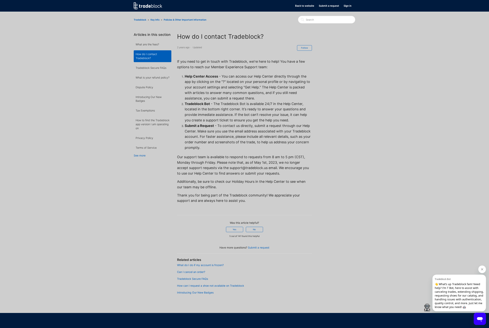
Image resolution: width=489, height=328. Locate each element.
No (254, 229)
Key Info (155, 19)
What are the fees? (147, 44)
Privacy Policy (144, 138)
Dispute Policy (144, 87)
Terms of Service (146, 147)
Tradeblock (140, 19)
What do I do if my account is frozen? (200, 265)
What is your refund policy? (152, 77)
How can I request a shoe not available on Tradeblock (210, 285)
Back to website (304, 5)
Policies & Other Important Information (185, 19)
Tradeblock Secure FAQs (151, 67)
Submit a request (329, 5)
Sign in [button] (347, 5)
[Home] (148, 5)
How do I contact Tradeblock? (146, 56)
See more (140, 155)
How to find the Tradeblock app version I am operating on (152, 124)
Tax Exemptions (145, 110)
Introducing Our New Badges (149, 99)
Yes (234, 229)
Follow (304, 48)
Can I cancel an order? (191, 271)
